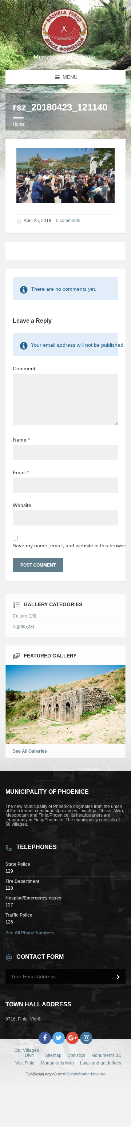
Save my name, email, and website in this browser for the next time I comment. (65, 545)
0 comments (68, 220)
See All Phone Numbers (30, 932)
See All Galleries (30, 751)
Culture (20, 616)
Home (19, 124)
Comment (24, 368)
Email (21, 472)
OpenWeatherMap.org (86, 1074)
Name (21, 440)
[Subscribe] (118, 977)
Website (22, 505)
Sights (19, 626)
